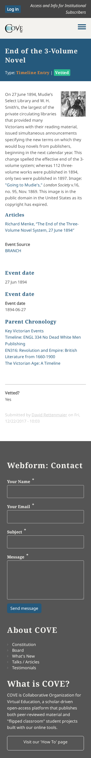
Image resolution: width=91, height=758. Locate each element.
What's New (23, 656)
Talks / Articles (25, 662)
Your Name (18, 481)
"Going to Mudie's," (23, 185)
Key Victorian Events (24, 331)
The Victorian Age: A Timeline (32, 363)
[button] (45, 743)
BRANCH (13, 250)
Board (18, 650)
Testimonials (24, 667)
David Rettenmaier (49, 415)
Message (15, 557)
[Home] (41, 28)
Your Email (18, 507)
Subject (14, 532)
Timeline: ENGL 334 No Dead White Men (43, 337)
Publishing (15, 343)
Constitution (24, 644)
